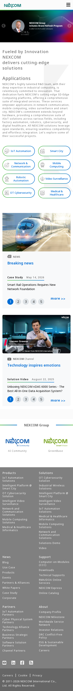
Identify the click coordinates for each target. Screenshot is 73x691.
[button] (16, 38)
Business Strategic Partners (15, 636)
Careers (44, 650)
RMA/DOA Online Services (50, 581)
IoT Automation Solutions (13, 479)
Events (6, 577)
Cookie (23, 675)
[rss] (31, 663)
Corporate (9, 597)
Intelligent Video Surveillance (13, 502)
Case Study (9, 592)
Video (43, 548)
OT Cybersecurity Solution (14, 495)
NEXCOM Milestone (52, 617)
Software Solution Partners (14, 644)
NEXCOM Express (50, 587)
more (58, 298)
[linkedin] (13, 663)
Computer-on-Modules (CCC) (54, 563)
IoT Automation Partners (13, 613)
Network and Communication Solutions (12, 511)
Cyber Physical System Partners (17, 621)
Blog (5, 562)
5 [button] (41, 301)
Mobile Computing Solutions (14, 521)
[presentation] (3, 26)
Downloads (46, 570)
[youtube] (4, 663)
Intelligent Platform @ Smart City (17, 487)
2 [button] (18, 301)
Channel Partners (14, 650)
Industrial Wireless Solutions (52, 487)
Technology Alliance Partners (15, 629)
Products (8, 572)
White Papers (11, 587)
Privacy (37, 675)
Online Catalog (49, 593)
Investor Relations (51, 629)
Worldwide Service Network (51, 623)
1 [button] (10, 301)
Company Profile (50, 611)
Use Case (8, 567)
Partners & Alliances (16, 582)
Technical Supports (52, 575)
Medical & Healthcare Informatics (16, 529)
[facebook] (22, 663)
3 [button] (26, 301)
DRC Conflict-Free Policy (50, 636)
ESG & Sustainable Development (51, 644)
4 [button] (33, 301)
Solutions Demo (49, 543)
